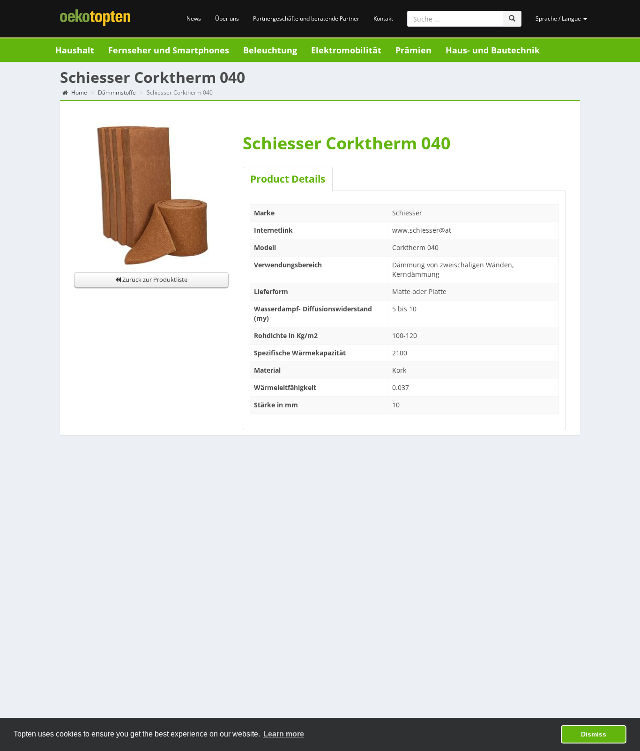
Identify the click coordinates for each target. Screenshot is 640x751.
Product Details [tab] (287, 178)
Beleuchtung (270, 50)
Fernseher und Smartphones (168, 50)
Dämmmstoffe (117, 92)
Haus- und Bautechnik (493, 50)
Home (78, 92)
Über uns (227, 18)
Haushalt (74, 50)
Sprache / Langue (559, 18)
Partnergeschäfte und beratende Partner (306, 18)
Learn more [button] (283, 734)
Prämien (413, 50)
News (193, 18)
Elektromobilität (346, 50)
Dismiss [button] (593, 734)
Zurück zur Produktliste (154, 279)
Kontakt (383, 18)
